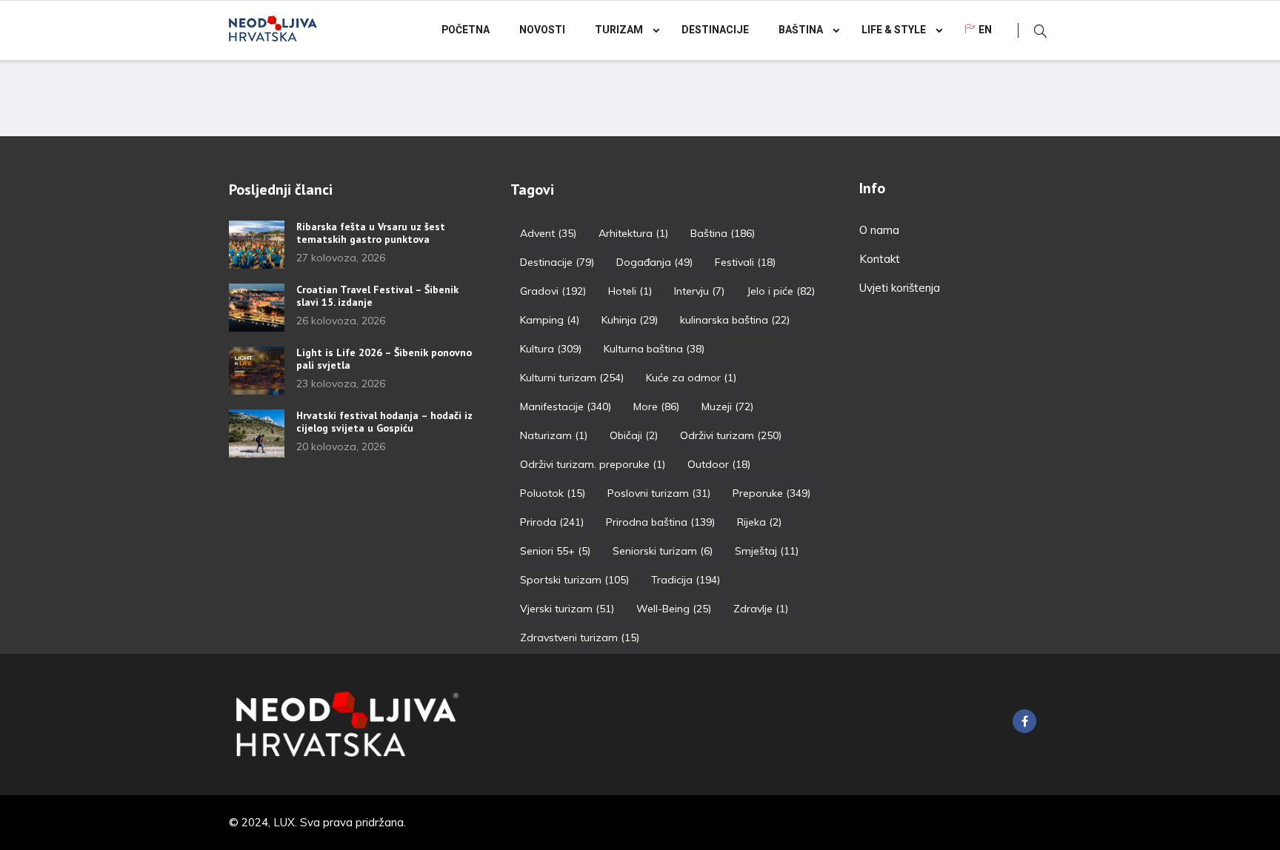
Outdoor (718, 464)
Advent (548, 233)
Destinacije (715, 30)
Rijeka (759, 522)
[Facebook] (1024, 721)
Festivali (745, 262)
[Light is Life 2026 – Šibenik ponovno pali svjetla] (256, 371)
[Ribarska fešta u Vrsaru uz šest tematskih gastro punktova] (256, 245)
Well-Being (673, 608)
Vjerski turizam (567, 608)
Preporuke (771, 493)
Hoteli (630, 291)
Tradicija (685, 579)
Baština (801, 30)
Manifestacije (565, 406)
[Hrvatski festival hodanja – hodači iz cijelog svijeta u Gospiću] (256, 433)
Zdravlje (760, 608)
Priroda (552, 522)
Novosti (542, 30)
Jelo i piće (781, 291)
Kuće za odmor (691, 377)
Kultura (550, 348)
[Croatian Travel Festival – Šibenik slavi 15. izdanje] (256, 308)
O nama (879, 230)
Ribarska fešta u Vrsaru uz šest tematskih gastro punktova (370, 233)
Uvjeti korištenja (899, 288)
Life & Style (893, 30)
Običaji (634, 435)
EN (985, 30)
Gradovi (553, 291)
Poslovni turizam (658, 493)
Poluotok (552, 493)
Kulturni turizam (572, 377)
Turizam (619, 30)
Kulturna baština (654, 348)
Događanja (654, 262)
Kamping (549, 320)
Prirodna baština (660, 522)
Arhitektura (633, 233)
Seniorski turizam (663, 551)
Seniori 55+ (555, 551)
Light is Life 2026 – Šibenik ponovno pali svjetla (384, 359)
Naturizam (553, 435)
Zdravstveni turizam (579, 637)
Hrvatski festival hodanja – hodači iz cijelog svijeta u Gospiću (384, 422)
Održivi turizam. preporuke (592, 464)
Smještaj (767, 551)
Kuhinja (629, 320)
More (656, 406)
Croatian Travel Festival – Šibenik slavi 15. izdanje (377, 296)
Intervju (699, 291)
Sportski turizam (574, 579)
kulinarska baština (735, 320)
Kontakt (879, 259)
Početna (465, 30)
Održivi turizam (730, 435)
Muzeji (727, 406)
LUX (284, 822)
